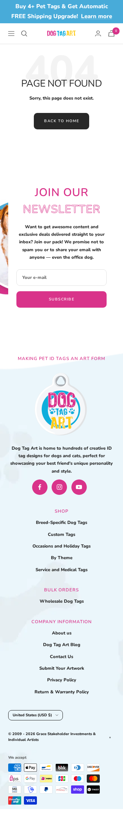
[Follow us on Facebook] (39, 487)
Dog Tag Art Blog (61, 645)
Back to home (61, 121)
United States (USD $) (32, 715)
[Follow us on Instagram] (59, 487)
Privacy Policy (61, 680)
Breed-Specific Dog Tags (61, 522)
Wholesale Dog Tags (62, 601)
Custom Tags (61, 534)
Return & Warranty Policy (62, 692)
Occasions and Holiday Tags (61, 546)
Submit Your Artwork (61, 668)
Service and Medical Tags (61, 570)
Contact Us (61, 657)
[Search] (24, 33)
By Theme (61, 558)
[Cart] (111, 33)
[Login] (98, 33)
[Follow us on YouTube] (79, 487)
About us (61, 633)
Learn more (96, 16)
